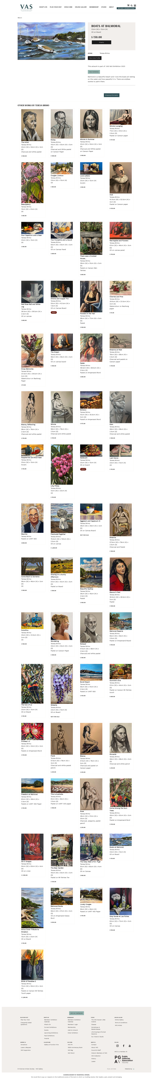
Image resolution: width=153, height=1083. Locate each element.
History (93, 1058)
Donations (24, 1044)
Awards (46, 1038)
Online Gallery (81, 7)
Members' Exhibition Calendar (50, 1020)
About (111, 7)
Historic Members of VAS (99, 1053)
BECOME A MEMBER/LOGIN (126, 8)
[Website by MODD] (134, 1069)
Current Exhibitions (50, 1027)
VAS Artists (118, 1025)
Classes (93, 1024)
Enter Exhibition (73, 1033)
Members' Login (73, 1024)
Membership (94, 7)
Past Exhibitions (49, 1035)
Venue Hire (68, 7)
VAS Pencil (71, 1053)
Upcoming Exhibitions (51, 1033)
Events (46, 1030)
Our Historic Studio (97, 1036)
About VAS (94, 1047)
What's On (43, 7)
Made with (111, 1069)
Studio (103, 7)
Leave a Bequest (26, 1047)
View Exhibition (94, 72)
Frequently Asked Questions (26, 1023)
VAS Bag (70, 1050)
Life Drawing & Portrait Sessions (98, 1033)
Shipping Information (111, 95)
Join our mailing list (76, 1013)
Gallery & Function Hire (51, 1044)
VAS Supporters (26, 1050)
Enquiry (101, 42)
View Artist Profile (94, 58)
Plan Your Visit (56, 7)
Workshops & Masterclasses (95, 1028)
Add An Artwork (73, 1030)
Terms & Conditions (121, 1022)
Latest (93, 1061)
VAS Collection (95, 1056)
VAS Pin (70, 1044)
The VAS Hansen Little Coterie (98, 1020)
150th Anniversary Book (75, 1047)
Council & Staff (96, 1050)
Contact (93, 1044)
